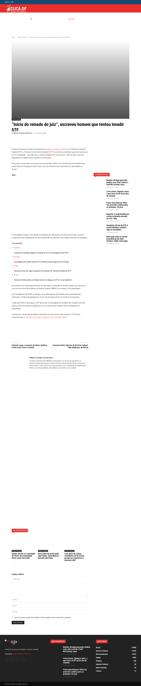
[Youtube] (135, 8)
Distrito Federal (22, 37)
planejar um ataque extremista (56, 149)
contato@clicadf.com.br (22, 654)
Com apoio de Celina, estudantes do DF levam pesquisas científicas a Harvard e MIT (74, 557)
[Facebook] (124, 8)
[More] (68, 142)
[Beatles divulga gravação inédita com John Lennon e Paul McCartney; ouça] (99, 183)
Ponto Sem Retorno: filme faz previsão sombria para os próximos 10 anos (117, 205)
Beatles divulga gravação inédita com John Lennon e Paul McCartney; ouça (117, 182)
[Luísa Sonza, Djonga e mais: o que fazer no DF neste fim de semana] (99, 194)
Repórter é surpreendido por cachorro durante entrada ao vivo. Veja (117, 216)
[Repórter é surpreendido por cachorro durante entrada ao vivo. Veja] (99, 217)
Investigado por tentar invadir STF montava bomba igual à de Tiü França (41, 262)
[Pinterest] (24, 332)
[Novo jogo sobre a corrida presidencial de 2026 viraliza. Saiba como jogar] (99, 239)
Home (14, 37)
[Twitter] (131, 8)
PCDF (51, 152)
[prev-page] (13, 565)
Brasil (16, 266)
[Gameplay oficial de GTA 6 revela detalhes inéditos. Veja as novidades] (99, 228)
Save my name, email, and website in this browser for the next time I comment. (42, 617)
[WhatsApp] (29, 332)
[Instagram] (128, 8)
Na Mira (17, 248)
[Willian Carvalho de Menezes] (20, 438)
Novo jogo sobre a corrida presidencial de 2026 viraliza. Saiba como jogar (117, 238)
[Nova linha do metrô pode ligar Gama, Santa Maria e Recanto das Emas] (50, 543)
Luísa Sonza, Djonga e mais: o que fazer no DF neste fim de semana (117, 193)
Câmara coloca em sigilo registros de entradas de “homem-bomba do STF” (43, 271)
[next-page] (16, 565)
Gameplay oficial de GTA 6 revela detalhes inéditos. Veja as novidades (117, 227)
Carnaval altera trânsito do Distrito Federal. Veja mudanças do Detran (70, 346)
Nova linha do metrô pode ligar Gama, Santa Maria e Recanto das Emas (48, 556)
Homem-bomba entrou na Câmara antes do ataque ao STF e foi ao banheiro (43, 280)
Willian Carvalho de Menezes (22, 133)
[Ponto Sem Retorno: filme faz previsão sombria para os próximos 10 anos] (99, 205)
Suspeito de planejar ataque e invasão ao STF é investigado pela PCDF (41, 253)
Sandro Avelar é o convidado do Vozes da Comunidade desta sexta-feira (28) (23, 556)
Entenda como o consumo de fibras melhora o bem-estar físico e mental (29, 346)
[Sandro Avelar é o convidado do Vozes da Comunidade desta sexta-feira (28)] (24, 543)
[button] (134, 2)
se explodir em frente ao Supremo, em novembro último (45, 317)
